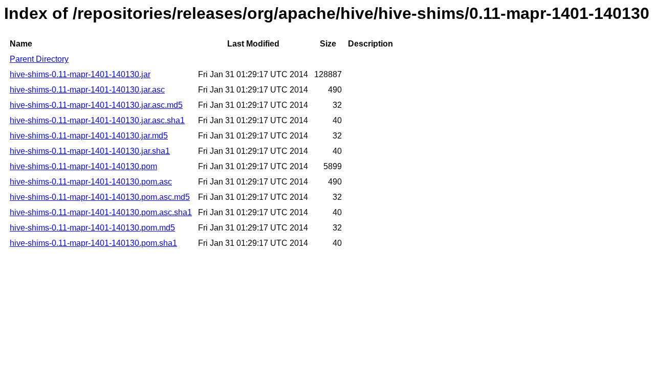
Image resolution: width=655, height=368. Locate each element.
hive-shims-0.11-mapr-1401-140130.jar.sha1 (90, 151)
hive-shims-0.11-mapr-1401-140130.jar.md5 (89, 135)
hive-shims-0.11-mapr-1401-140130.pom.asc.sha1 (101, 212)
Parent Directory (39, 59)
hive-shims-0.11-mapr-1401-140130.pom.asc (91, 181)
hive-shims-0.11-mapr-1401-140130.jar (80, 74)
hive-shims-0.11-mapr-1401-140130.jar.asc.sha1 (97, 120)
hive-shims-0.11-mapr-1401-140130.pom (83, 166)
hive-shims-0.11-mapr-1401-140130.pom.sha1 (93, 243)
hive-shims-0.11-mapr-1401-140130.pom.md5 (92, 227)
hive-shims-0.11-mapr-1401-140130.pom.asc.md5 (100, 197)
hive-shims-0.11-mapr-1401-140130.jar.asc (87, 89)
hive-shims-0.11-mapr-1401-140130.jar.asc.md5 (96, 105)
